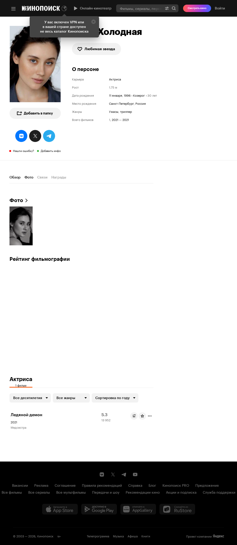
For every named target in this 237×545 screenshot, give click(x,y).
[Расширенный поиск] (166, 8)
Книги (145, 535)
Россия (140, 103)
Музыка (118, 535)
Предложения (207, 485)
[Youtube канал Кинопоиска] (135, 474)
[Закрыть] (93, 22)
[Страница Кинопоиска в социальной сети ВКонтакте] (102, 474)
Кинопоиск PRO (175, 485)
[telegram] (49, 136)
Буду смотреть (134, 416)
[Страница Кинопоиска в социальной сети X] (113, 474)
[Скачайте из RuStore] (177, 509)
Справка (135, 485)
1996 (127, 95)
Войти (220, 8)
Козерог (139, 95)
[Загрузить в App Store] (60, 509)
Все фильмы (12, 492)
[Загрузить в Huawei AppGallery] (138, 509)
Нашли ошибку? (23, 150)
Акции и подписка (181, 492)
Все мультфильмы (71, 492)
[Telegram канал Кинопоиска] (124, 474)
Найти (173, 8)
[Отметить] (149, 416)
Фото (29, 177)
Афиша (133, 535)
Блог (152, 485)
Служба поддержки (219, 492)
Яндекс (218, 536)
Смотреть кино (197, 8)
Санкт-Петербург (121, 103)
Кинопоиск (45, 535)
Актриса (115, 79)
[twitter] (35, 136)
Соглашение (65, 485)
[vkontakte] (21, 136)
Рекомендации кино (143, 492)
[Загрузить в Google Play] (99, 509)
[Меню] (13, 9)
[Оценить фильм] (142, 416)
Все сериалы (39, 492)
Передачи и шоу (105, 492)
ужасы (113, 111)
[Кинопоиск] (41, 8)
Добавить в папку (38, 113)
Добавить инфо (51, 150)
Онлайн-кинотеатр (96, 8)
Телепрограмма (98, 535)
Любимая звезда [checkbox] (99, 49)
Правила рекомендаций (102, 485)
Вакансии (20, 485)
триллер (126, 111)
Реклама (41, 485)
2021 (115, 119)
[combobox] (139, 8)
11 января (115, 95)
